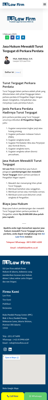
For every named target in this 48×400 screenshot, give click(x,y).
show (18, 72)
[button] (44, 4)
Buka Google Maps (11, 388)
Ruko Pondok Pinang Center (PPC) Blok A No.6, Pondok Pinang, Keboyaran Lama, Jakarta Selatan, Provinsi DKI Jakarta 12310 (18, 321)
